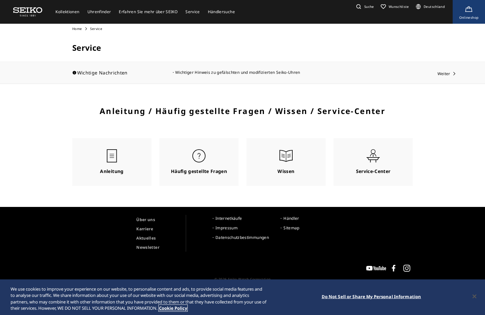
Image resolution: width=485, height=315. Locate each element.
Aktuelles (146, 238)
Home (77, 28)
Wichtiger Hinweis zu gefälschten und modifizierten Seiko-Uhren (237, 72)
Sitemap (291, 228)
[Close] (474, 296)
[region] (242, 297)
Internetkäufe (228, 218)
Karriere (144, 229)
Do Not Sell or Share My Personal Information (371, 297)
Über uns (145, 219)
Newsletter (147, 247)
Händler (291, 218)
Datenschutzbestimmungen (242, 237)
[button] (364, 7)
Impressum (226, 228)
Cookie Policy (173, 308)
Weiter (443, 73)
